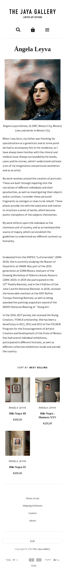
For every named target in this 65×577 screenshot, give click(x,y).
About (32, 520)
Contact (32, 513)
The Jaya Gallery (41, 549)
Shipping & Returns (32, 505)
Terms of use (32, 498)
